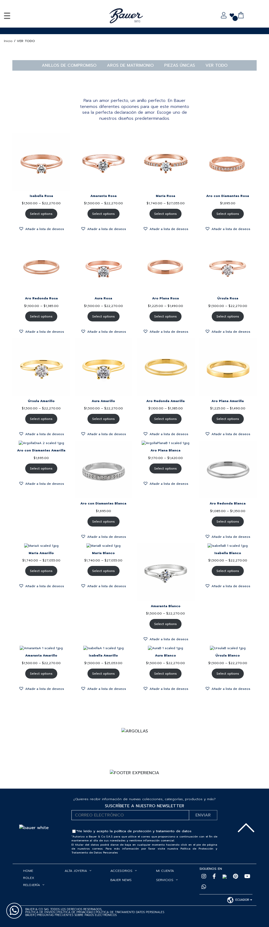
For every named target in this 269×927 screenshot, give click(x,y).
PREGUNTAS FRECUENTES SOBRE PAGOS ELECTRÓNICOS (77, 915)
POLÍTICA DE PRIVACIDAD (75, 912)
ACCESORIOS (121, 870)
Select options (41, 213)
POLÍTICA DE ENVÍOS (40, 912)
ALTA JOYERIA (76, 870)
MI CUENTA (165, 870)
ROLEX (28, 877)
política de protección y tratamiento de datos (153, 831)
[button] (41, 228)
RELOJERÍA (31, 884)
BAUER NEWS (121, 879)
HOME (28, 870)
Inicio (8, 40)
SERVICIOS (164, 879)
